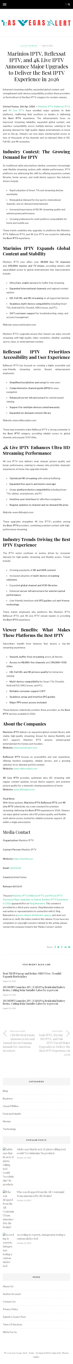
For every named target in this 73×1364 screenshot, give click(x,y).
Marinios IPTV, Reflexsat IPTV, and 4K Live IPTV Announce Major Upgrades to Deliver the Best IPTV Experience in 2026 (35, 899)
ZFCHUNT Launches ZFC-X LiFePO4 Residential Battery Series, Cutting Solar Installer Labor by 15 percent (34, 989)
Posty (31, 1352)
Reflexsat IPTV (62, 106)
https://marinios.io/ (23, 858)
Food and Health (12, 1113)
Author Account (12, 1293)
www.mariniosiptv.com (25, 747)
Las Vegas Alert (19, 1352)
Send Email (15, 868)
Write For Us (10, 1332)
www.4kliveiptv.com (24, 789)
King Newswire (37, 903)
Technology (9, 1128)
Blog (5, 1090)
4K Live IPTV (17, 110)
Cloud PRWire (29, 46)
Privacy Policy (10, 1309)
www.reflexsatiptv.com (25, 768)
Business (8, 1098)
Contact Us (9, 1301)
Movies (7, 1121)
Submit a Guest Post (14, 1316)
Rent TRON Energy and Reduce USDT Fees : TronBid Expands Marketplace (32, 975)
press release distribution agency (34, 915)
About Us (8, 1286)
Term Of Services (12, 1324)
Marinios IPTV (45, 106)
